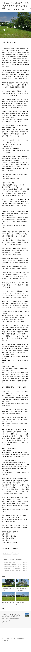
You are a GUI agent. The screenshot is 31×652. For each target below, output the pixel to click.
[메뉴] (28, 3)
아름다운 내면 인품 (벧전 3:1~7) (11, 562)
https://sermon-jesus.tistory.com (10, 618)
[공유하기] (8, 553)
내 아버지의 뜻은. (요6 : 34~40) (11, 568)
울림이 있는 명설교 (19, 9)
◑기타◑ (6, 560)
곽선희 (8, 9)
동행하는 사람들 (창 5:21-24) (10, 566)
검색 (24, 3)
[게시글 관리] (10, 553)
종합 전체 (11, 560)
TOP (28, 639)
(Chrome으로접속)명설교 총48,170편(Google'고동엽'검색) (15, 3)
